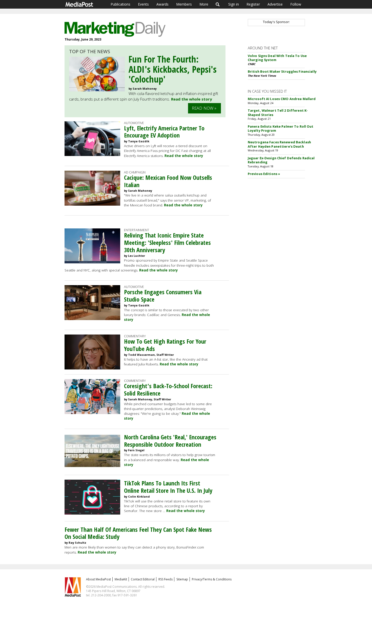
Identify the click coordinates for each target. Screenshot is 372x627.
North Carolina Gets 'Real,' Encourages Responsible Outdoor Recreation (170, 440)
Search (217, 4)
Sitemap (182, 579)
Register (253, 4)
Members (184, 4)
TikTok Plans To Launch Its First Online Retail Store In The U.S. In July (168, 487)
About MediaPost (98, 579)
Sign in (233, 4)
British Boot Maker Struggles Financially (282, 71)
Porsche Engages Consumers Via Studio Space (162, 295)
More (203, 4)
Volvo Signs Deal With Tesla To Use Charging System (277, 57)
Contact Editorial (143, 579)
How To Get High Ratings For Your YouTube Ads (165, 345)
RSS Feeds (165, 579)
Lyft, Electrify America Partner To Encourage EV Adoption (164, 132)
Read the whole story (191, 99)
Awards (162, 4)
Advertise (275, 4)
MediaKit (121, 579)
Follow (295, 4)
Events (143, 4)
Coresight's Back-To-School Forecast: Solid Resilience (168, 389)
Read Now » (204, 108)
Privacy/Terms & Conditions (212, 579)
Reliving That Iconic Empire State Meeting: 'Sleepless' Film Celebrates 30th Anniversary (167, 242)
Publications (120, 4)
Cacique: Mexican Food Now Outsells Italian (168, 181)
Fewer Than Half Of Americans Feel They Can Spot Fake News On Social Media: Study (138, 533)
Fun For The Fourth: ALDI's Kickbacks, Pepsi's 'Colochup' (173, 69)
